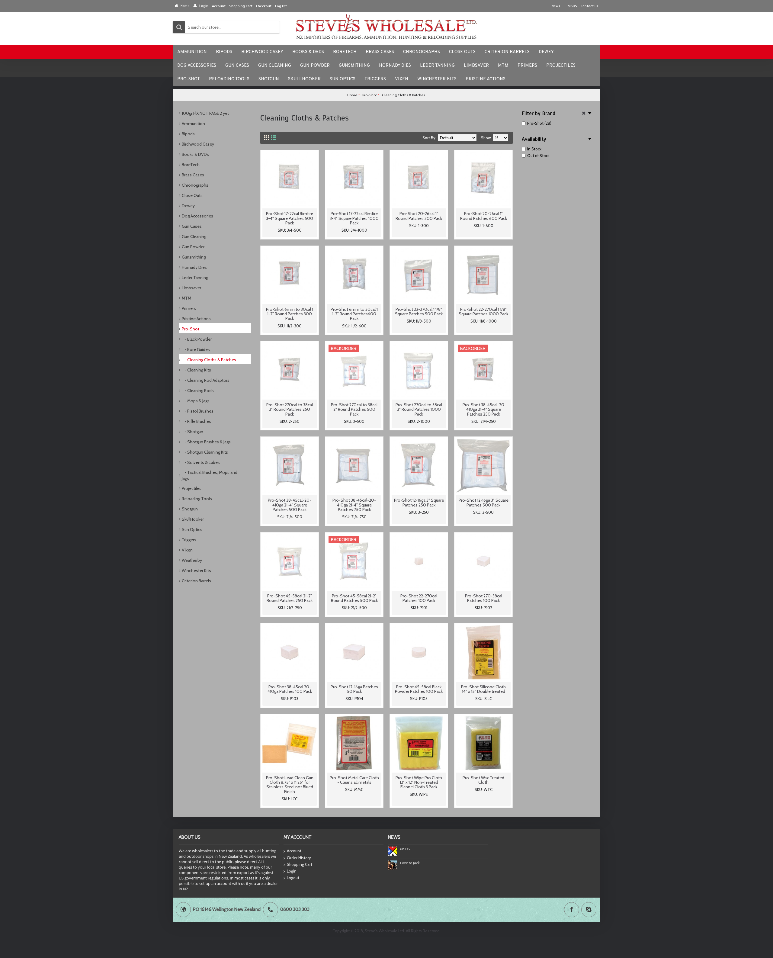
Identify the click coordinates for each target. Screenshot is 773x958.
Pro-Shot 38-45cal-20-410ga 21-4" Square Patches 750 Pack (354, 504)
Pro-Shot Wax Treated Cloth (483, 780)
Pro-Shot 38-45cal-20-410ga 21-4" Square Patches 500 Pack (289, 504)
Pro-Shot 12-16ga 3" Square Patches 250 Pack (419, 502)
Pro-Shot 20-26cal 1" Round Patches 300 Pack (419, 216)
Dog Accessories (197, 216)
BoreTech (191, 164)
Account (294, 850)
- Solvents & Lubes (201, 462)
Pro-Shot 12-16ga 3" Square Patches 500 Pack (483, 502)
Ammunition (193, 123)
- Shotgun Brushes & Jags (206, 442)
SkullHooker (193, 519)
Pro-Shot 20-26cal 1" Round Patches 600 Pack (483, 216)
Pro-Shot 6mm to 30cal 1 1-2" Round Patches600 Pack (354, 314)
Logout (293, 877)
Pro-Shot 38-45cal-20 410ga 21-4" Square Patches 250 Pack (483, 409)
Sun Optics (192, 529)
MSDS (405, 849)
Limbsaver (191, 288)
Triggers (189, 539)
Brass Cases (193, 175)
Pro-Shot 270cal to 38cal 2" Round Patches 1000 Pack (419, 409)
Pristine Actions (196, 318)
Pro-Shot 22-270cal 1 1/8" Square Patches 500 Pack (419, 312)
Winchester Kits (196, 570)
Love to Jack (410, 862)
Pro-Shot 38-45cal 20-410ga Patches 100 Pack (290, 689)
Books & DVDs (195, 154)
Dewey (188, 205)
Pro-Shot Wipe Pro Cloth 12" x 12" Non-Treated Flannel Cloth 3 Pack (419, 782)
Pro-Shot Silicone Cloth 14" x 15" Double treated (483, 689)
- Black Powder (197, 339)
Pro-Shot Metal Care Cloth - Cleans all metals (354, 780)
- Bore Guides (196, 349)
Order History (299, 857)
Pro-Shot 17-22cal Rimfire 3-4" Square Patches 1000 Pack (354, 218)
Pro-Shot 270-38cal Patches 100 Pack (483, 598)
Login (292, 871)
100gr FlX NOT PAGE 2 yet (205, 113)
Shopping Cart (299, 864)
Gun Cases (192, 226)
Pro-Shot (190, 329)
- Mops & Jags (196, 400)
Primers (189, 308)
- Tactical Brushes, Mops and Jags (209, 475)
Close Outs (192, 195)
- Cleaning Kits (196, 370)
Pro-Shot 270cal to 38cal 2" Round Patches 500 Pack (354, 409)
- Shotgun (192, 431)
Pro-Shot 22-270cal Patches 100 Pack (418, 598)
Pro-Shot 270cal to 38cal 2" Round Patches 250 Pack (289, 409)
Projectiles (191, 488)
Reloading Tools (197, 498)
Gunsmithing (194, 257)
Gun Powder (193, 246)
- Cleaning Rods (198, 390)
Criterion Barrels (196, 580)
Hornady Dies (194, 267)
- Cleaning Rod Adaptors (205, 380)
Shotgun (190, 509)
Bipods (188, 134)
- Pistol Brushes (197, 411)
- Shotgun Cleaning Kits (205, 452)
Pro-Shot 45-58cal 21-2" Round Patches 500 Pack (354, 598)
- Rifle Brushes (196, 421)
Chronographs (195, 185)
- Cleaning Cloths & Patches (209, 359)
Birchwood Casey (198, 144)
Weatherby (192, 560)
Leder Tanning (195, 277)
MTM (186, 298)
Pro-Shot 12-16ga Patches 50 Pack (354, 689)
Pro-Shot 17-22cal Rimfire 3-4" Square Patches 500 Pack (289, 218)
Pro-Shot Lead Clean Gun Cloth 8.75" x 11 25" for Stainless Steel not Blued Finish (289, 784)
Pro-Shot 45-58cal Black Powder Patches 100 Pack (419, 689)
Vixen (187, 550)
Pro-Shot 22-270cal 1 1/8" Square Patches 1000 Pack (483, 312)
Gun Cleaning (194, 236)
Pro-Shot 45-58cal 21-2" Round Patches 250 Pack (290, 598)
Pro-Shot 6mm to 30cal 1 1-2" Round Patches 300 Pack (289, 314)
